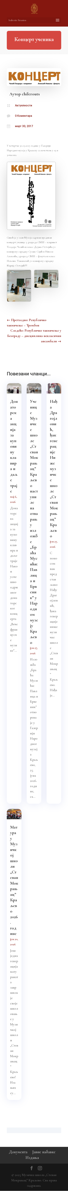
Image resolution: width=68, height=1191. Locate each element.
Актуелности (23, 105)
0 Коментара (23, 115)
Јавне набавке (43, 1151)
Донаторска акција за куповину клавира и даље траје (14, 446)
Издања (32, 1157)
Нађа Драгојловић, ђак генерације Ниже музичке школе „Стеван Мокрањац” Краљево (54, 469)
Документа (18, 1151)
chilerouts (31, 94)
